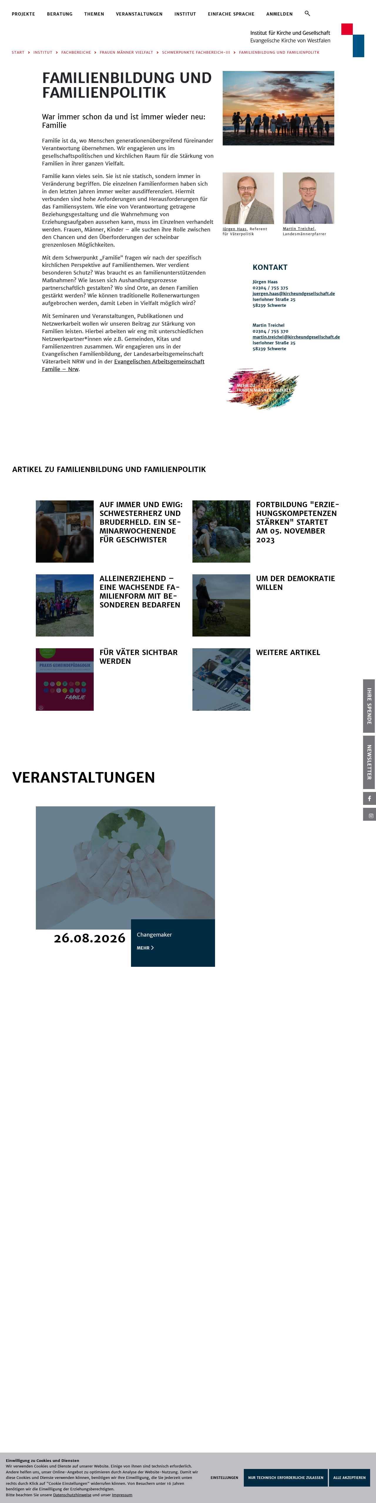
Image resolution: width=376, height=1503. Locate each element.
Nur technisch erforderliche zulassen (285, 1478)
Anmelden (279, 14)
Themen (94, 14)
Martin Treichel (299, 228)
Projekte (23, 14)
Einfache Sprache (231, 14)
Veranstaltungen (139, 14)
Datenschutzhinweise (72, 1494)
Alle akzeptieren (349, 1478)
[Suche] (307, 13)
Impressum (122, 1494)
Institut (185, 14)
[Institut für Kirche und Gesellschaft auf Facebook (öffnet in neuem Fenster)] (369, 798)
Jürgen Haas (235, 229)
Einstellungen (224, 1478)
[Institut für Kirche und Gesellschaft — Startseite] (307, 39)
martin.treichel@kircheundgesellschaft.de (296, 337)
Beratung (60, 14)
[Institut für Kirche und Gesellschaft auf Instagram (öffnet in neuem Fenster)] (369, 814)
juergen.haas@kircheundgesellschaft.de (294, 293)
